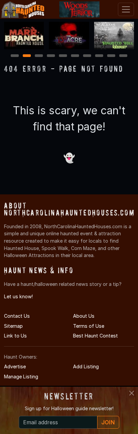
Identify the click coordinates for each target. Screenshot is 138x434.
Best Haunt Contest (95, 335)
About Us (83, 316)
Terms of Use (88, 326)
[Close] (131, 393)
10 (123, 56)
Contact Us (17, 316)
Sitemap (13, 326)
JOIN (108, 422)
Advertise (15, 366)
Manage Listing (21, 376)
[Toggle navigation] (126, 9)
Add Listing (86, 366)
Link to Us (15, 335)
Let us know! (18, 296)
